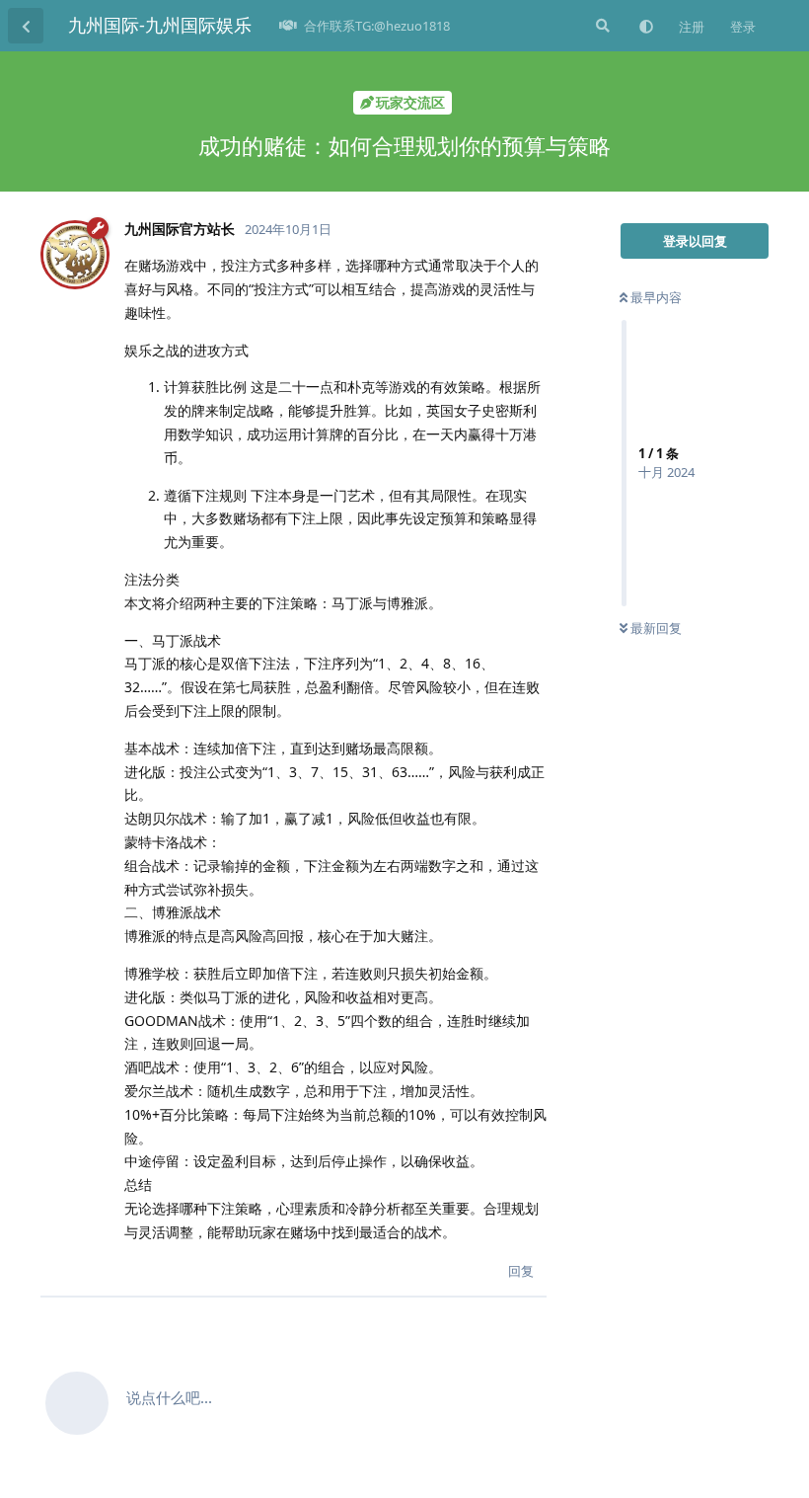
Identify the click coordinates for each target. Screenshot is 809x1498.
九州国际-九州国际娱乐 (160, 25)
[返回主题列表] (25, 25)
